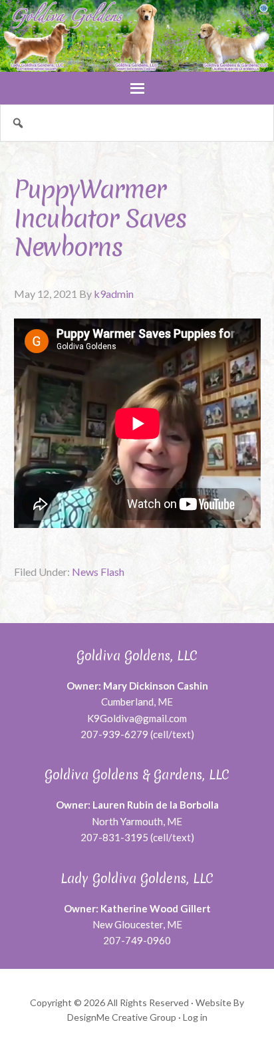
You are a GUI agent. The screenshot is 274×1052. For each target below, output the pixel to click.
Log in (195, 1017)
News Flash (98, 571)
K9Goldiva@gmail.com (137, 718)
